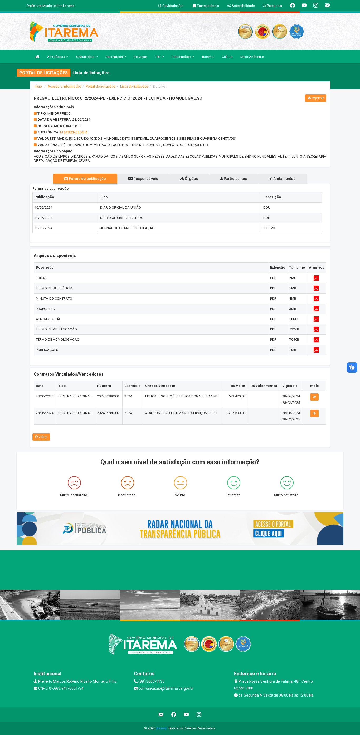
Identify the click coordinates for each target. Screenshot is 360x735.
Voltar (42, 437)
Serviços (140, 57)
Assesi (161, 728)
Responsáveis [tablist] (145, 179)
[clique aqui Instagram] (199, 714)
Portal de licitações (100, 86)
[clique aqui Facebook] (173, 714)
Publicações (181, 57)
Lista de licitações (134, 86)
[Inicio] (37, 56)
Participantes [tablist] (235, 179)
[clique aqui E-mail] (161, 714)
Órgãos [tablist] (191, 179)
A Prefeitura (56, 57)
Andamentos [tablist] (283, 179)
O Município (85, 57)
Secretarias (114, 57)
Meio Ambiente (252, 57)
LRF (158, 57)
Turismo (208, 57)
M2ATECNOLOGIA (73, 132)
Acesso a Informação (64, 86)
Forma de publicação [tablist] (87, 179)
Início (38, 86)
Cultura (227, 57)
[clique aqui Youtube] (186, 714)
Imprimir (317, 98)
